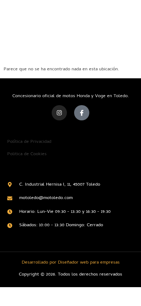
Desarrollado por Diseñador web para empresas (71, 262)
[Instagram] (59, 112)
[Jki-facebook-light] (81, 112)
